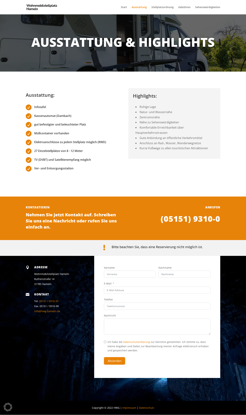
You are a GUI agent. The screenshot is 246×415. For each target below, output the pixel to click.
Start (124, 7)
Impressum (129, 407)
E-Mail (107, 283)
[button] (8, 407)
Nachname (165, 267)
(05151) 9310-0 (190, 218)
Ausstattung (139, 7)
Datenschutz (146, 407)
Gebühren (184, 7)
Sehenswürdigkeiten (207, 7)
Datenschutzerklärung (136, 342)
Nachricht (110, 315)
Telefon (108, 299)
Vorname (109, 267)
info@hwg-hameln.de (47, 311)
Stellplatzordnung (162, 7)
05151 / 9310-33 (48, 301)
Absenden (114, 361)
